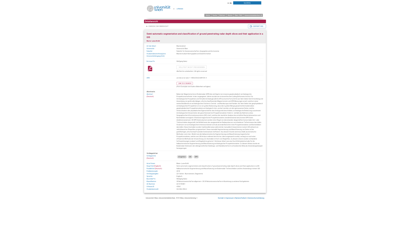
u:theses (180, 9)
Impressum (229, 198)
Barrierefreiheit (240, 198)
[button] (229, 3)
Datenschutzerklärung (256, 198)
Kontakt (221, 198)
